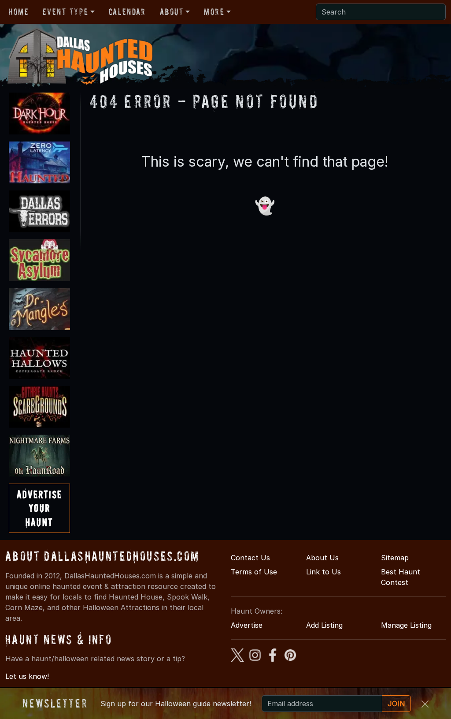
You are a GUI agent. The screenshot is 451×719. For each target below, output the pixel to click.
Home (19, 12)
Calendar (127, 12)
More (214, 12)
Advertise (246, 625)
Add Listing (324, 625)
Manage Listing (406, 625)
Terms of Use (254, 571)
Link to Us (323, 571)
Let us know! (27, 676)
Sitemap (395, 557)
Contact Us (250, 557)
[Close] (425, 704)
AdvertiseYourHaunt (39, 508)
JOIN (396, 703)
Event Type (65, 12)
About (172, 12)
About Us (322, 557)
